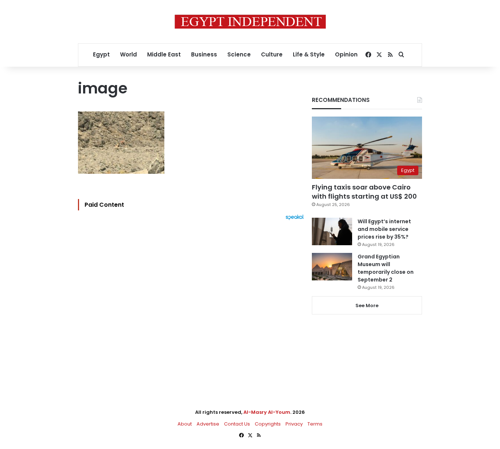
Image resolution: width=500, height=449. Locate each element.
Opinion (346, 54)
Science (239, 54)
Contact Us (237, 423)
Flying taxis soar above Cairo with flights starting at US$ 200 (364, 192)
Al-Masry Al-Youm (266, 412)
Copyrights (268, 423)
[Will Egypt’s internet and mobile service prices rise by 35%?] (332, 231)
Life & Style (309, 54)
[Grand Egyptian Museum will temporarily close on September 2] (332, 266)
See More (366, 305)
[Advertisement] (192, 301)
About (185, 423)
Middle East (164, 54)
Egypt (101, 54)
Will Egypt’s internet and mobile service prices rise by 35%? (384, 229)
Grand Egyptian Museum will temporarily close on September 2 (386, 268)
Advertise (208, 423)
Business (204, 54)
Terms (314, 423)
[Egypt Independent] (250, 22)
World (128, 54)
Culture (272, 54)
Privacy (294, 423)
